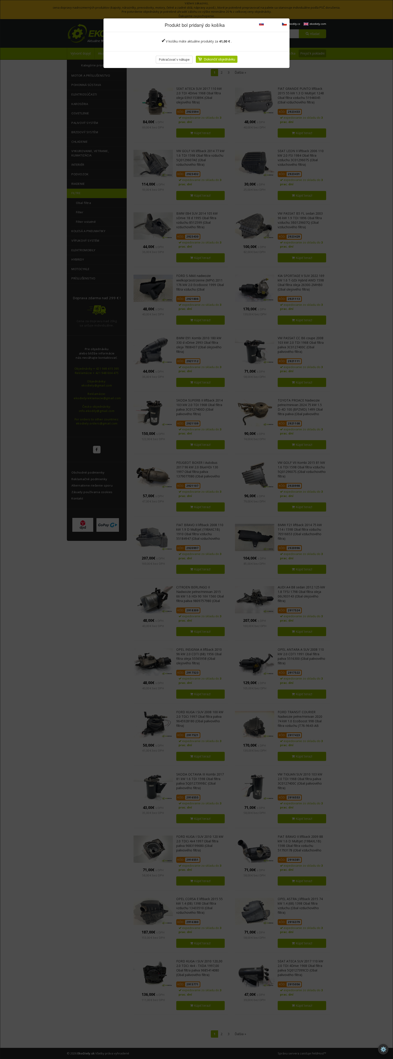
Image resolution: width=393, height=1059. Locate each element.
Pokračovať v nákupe (174, 59)
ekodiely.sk (272, 23)
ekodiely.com (318, 23)
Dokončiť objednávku (219, 59)
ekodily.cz (294, 23)
